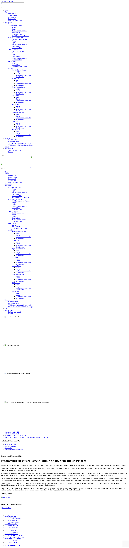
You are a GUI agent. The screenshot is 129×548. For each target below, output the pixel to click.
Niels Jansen (16, 121)
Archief (10, 68)
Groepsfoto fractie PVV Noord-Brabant (16, 435)
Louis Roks (15, 95)
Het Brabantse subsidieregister (14, 449)
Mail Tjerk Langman (18, 51)
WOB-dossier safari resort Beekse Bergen (20, 145)
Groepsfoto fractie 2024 (12, 432)
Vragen (14, 27)
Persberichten (12, 14)
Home (6, 10)
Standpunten (8, 22)
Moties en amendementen (16, 20)
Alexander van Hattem (15, 25)
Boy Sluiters (12, 61)
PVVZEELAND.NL (11, 540)
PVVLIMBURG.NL (11, 542)
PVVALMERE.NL (10, 530)
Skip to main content (7, 1)
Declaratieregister (13, 141)
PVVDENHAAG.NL (11, 520)
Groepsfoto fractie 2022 (12, 434)
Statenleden (8, 24)
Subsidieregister (13, 140)
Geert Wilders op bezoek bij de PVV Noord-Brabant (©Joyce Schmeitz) (26, 437)
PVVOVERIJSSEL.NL (12, 525)
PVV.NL (7, 515)
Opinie (14, 29)
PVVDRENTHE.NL (11, 524)
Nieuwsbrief (12, 17)
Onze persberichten (10, 444)
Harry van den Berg (18, 112)
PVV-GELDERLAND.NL (13, 527)
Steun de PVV (9, 148)
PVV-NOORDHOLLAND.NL (14, 537)
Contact (7, 147)
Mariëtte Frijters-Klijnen (19, 70)
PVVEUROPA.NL (10, 517)
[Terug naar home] (12, 5)
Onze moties (8, 448)
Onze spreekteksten (10, 446)
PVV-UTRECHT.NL (11, 534)
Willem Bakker (16, 104)
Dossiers (7, 138)
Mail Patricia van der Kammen (21, 39)
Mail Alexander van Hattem (20, 36)
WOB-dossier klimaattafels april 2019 (19, 143)
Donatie (10, 152)
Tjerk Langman (13, 49)
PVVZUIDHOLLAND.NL (13, 539)
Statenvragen (12, 19)
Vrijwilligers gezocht (14, 150)
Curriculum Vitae (17, 34)
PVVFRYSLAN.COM (12, 522)
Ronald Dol (15, 78)
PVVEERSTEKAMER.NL (13, 518)
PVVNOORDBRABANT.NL (14, 535)
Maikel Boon (16, 130)
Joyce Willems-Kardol (18, 87)
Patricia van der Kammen (15, 37)
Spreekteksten (12, 15)
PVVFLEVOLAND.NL (12, 532)
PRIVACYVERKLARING (13, 545)
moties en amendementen (19, 66)
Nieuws (7, 12)
